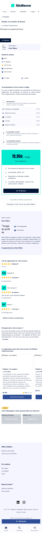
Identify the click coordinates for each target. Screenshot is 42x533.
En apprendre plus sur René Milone (12, 248)
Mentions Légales (28, 509)
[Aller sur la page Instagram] (24, 502)
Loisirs (4, 11)
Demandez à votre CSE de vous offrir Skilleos (21, 204)
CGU (5, 509)
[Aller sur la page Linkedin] (18, 502)
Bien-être (13, 11)
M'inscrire (22, 521)
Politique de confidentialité (17, 509)
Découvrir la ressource (17, 397)
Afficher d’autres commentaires (13, 318)
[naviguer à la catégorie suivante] (38, 12)
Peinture (6, 17)
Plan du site (35, 509)
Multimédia (23, 11)
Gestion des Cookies (21, 512)
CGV (8, 509)
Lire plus (5, 339)
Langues (33, 11)
